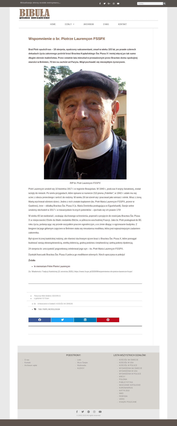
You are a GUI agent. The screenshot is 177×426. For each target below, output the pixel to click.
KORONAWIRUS (126, 388)
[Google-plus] (88, 411)
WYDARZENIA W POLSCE (130, 374)
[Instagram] (114, 4)
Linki (79, 360)
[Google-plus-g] (109, 4)
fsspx (45, 309)
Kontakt (122, 24)
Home (53, 24)
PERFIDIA (123, 396)
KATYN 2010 (124, 391)
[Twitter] (104, 4)
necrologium (54, 309)
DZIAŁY (68, 24)
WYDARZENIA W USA (128, 371)
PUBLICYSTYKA (126, 382)
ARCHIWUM (89, 24)
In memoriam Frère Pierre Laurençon (52, 266)
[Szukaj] (164, 3)
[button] (39, 320)
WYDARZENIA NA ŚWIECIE (130, 368)
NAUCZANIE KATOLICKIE (130, 385)
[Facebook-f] (100, 4)
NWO (121, 393)
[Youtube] (118, 4)
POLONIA (123, 379)
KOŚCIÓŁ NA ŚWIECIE (64, 304)
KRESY (122, 377)
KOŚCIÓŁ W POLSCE (128, 365)
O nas (106, 24)
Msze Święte (82, 363)
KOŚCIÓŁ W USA (126, 363)
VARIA (121, 399)
